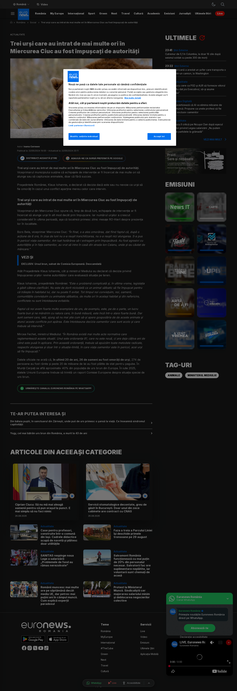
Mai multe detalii (132, 98)
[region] (119, 107)
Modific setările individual (84, 136)
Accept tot (159, 136)
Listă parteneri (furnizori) (82, 125)
